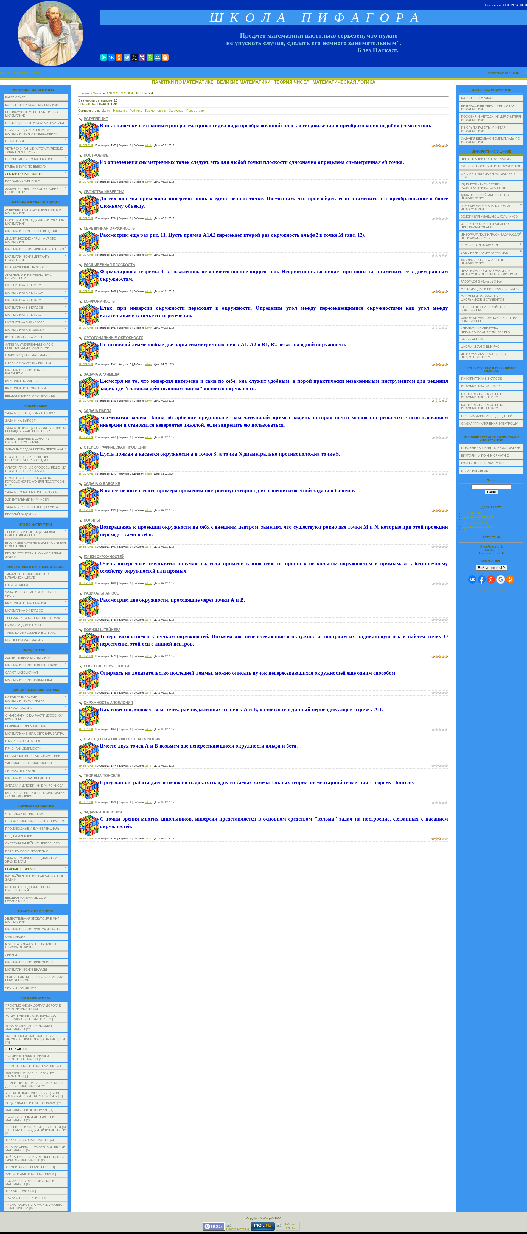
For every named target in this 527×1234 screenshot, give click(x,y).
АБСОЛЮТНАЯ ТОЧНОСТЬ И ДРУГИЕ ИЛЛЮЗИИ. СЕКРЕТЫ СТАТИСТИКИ (32, 1094)
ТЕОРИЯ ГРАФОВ (18, 1191)
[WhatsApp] (150, 57)
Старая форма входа (491, 589)
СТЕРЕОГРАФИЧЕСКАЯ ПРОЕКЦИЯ (115, 447)
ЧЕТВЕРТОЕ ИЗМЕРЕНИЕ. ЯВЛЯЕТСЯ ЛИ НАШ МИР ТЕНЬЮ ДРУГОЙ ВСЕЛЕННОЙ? (35, 1128)
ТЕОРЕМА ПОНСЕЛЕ (102, 776)
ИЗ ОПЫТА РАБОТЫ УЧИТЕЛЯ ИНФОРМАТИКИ (483, 129)
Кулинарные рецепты (478, 529)
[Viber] (142, 57)
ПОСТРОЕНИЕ (96, 155)
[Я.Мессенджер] (103, 57)
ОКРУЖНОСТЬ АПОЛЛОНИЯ (108, 703)
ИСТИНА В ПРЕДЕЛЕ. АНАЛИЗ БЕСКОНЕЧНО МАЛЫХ (27, 1057)
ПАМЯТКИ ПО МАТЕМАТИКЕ (183, 82)
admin (148, 145)
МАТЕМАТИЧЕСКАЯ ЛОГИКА (344, 82)
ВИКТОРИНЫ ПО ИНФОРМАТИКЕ (485, 455)
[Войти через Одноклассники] (510, 579)
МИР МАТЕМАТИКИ (119, 93)
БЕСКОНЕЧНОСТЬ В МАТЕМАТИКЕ (30, 1065)
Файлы (97, 93)
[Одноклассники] (119, 57)
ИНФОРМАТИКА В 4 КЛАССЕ (481, 386)
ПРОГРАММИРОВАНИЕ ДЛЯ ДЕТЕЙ (486, 416)
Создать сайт (472, 512)
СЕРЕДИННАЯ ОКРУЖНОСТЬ (109, 228)
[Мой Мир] (157, 57)
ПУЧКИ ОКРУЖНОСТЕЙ (104, 557)
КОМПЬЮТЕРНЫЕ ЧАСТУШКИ (482, 463)
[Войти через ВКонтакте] (472, 579)
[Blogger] (165, 57)
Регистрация (21, 72)
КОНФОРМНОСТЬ (99, 301)
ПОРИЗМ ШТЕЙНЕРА (102, 630)
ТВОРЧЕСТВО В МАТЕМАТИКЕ (27, 1140)
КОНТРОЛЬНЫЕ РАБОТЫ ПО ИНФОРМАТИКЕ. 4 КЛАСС (482, 406)
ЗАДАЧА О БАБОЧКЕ (102, 484)
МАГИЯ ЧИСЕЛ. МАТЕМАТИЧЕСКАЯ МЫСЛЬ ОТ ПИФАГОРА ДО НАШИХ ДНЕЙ (35, 1037)
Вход (35, 72)
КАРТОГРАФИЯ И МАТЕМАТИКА (28, 1174)
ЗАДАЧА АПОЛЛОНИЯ (103, 812)
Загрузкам (176, 110)
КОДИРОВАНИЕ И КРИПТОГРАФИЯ (30, 1103)
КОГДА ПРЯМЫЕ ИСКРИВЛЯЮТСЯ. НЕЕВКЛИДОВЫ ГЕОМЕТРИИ (30, 1017)
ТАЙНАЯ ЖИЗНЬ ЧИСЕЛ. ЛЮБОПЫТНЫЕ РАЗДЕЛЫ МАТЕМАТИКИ (35, 1158)
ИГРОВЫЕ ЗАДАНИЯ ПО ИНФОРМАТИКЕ (490, 447)
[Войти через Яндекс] (491, 579)
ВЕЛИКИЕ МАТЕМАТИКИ (244, 82)
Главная (5, 72)
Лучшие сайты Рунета (478, 526)
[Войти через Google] (500, 579)
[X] (134, 57)
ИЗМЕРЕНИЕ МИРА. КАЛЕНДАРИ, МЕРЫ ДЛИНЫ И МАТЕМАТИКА (34, 1084)
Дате (105, 110)
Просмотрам (195, 110)
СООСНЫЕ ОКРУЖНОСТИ (106, 666)
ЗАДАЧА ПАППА (97, 411)
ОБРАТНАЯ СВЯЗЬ (474, 470)
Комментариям (155, 110)
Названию (120, 110)
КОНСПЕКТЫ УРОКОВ (477, 98)
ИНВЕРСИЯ (13, 1048)
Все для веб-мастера (478, 516)
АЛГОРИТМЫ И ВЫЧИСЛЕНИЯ (27, 1167)
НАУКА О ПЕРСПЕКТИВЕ (23, 1197)
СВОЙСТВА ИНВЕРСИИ (104, 192)
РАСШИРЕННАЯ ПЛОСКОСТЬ (109, 265)
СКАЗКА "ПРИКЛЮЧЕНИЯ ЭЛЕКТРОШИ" (489, 423)
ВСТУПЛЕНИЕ (96, 119)
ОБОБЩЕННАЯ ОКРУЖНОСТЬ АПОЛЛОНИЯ (122, 739)
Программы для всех (478, 519)
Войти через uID (491, 568)
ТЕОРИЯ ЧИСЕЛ (291, 82)
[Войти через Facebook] (482, 579)
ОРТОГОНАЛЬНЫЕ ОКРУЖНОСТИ (113, 338)
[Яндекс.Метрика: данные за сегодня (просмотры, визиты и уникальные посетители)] (238, 1226)
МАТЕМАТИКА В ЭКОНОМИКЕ (26, 1110)
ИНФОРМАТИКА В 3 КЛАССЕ (481, 378)
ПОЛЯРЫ (92, 520)
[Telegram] (127, 57)
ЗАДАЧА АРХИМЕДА (101, 374)
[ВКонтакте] (111, 57)
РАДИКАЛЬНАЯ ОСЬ (101, 593)
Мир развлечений (475, 522)
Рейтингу (136, 110)
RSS (524, 72)
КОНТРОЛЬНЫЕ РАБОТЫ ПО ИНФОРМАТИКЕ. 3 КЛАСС (482, 395)
